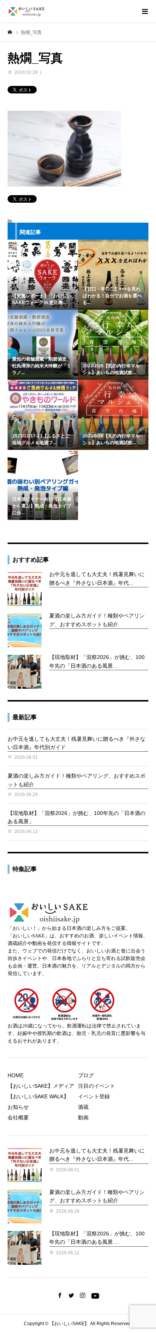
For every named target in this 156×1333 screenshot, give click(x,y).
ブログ (86, 1075)
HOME (15, 1075)
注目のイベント (96, 1086)
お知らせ (18, 1107)
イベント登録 (94, 1096)
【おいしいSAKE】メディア (41, 1086)
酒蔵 (83, 1107)
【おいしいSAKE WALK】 (38, 1096)
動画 (83, 1117)
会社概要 (18, 1117)
